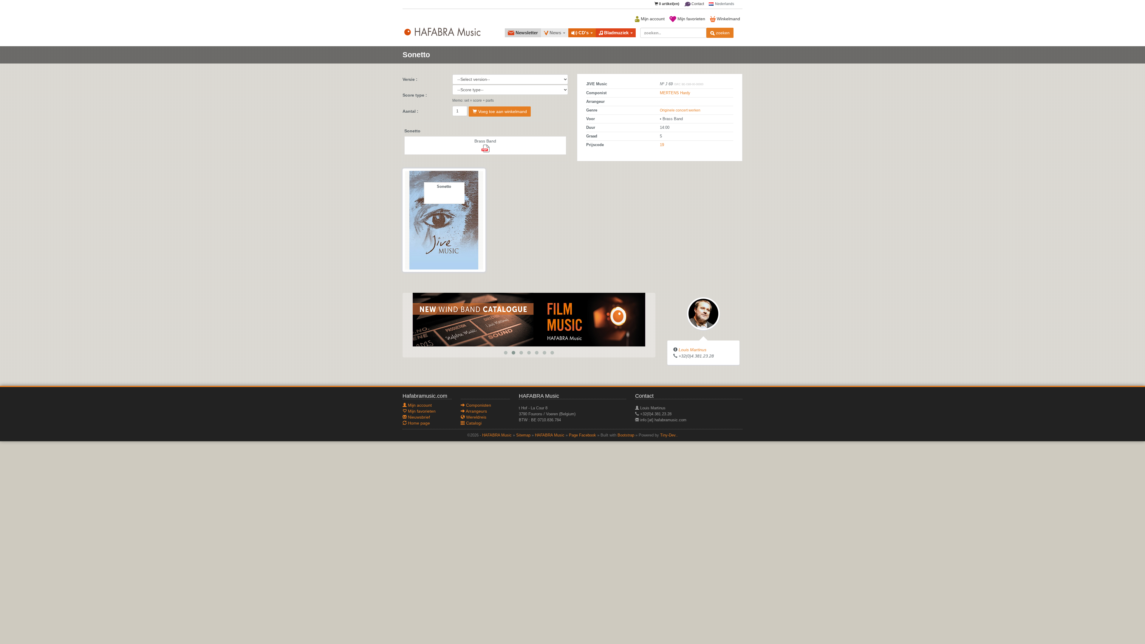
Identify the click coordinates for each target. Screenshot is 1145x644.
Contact (697, 4)
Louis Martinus (692, 349)
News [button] (555, 32)
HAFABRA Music (497, 435)
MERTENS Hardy (675, 93)
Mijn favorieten (690, 18)
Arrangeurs (476, 411)
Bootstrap (626, 435)
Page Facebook (582, 435)
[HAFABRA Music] (529, 319)
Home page (418, 423)
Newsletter (526, 32)
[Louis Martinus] (703, 313)
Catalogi (473, 423)
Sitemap (523, 435)
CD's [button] (583, 32)
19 (662, 145)
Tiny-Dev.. (669, 435)
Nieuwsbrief (418, 417)
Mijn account (652, 18)
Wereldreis (475, 417)
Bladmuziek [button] (616, 32)
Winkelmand (728, 18)
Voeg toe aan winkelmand (502, 111)
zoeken (722, 32)
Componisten (478, 405)
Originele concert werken (680, 110)
